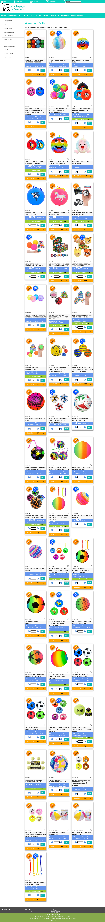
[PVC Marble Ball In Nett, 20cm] (59, 43)
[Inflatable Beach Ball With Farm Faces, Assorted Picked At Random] (36, 815)
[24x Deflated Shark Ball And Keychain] (36, 196)
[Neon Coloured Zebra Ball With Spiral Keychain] (59, 450)
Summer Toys (55, 15)
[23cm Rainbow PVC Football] (36, 604)
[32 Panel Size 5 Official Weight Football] (83, 401)
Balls (5, 25)
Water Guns (7, 50)
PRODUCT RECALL (6, 911)
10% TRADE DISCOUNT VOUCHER (72, 15)
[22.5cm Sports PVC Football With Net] (36, 710)
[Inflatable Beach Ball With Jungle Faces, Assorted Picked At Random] (83, 763)
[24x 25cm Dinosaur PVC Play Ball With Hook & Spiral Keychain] (59, 604)
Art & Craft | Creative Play (29, 15)
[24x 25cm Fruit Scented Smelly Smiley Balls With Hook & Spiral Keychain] (59, 551)
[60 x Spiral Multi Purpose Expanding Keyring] (36, 865)
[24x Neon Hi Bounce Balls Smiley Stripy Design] (83, 298)
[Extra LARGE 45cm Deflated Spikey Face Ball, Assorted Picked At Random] (36, 91)
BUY (42, 70)
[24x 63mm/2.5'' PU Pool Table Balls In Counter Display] (59, 247)
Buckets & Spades (9, 53)
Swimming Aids (8, 39)
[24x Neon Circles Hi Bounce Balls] (36, 351)
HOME (26, 19)
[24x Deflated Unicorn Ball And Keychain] (59, 196)
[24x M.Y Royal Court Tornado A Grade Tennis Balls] (83, 710)
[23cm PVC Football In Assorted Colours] (83, 657)
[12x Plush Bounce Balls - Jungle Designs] (83, 247)
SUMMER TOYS (32, 19)
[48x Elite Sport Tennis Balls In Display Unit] (36, 763)
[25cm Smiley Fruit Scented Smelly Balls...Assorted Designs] (59, 710)
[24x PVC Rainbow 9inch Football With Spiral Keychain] (59, 657)
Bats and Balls (7, 57)
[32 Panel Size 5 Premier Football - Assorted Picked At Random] (59, 351)
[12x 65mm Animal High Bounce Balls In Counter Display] (59, 298)
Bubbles (3, 15)
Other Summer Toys (9, 46)
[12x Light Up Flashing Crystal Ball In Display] (36, 247)
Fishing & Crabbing (9, 32)
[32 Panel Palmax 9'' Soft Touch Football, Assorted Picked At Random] (83, 351)
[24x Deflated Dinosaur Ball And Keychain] (36, 144)
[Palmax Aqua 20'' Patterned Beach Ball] (59, 763)
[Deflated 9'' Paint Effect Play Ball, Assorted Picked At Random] (59, 91)
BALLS (38, 19)
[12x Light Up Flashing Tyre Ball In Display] (83, 196)
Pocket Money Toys (14, 15)
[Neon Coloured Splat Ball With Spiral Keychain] (36, 450)
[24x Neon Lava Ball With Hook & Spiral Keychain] (36, 499)
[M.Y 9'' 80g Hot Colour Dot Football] (36, 551)
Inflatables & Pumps (9, 42)
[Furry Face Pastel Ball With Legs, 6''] (83, 144)
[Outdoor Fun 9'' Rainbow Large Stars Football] (36, 657)
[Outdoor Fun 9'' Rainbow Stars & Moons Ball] (83, 604)
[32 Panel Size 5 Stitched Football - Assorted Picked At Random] (59, 401)
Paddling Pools (8, 28)
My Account (35, 1)
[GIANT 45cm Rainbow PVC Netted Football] (83, 450)
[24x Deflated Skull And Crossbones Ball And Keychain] (83, 91)
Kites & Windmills (8, 35)
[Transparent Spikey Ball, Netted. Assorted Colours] (36, 298)
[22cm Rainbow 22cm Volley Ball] (36, 401)
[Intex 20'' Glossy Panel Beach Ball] (59, 815)
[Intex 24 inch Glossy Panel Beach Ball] (83, 815)
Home (4, 1)
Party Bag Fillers (44, 15)
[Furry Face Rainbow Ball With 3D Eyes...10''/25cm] (59, 144)
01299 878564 (18, 1)
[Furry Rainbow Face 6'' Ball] (83, 43)
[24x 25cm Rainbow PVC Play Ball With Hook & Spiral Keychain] (59, 499)
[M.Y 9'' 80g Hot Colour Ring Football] (83, 499)
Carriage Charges (29, 911)
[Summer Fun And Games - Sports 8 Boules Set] (36, 43)
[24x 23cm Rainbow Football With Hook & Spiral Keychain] (83, 551)
